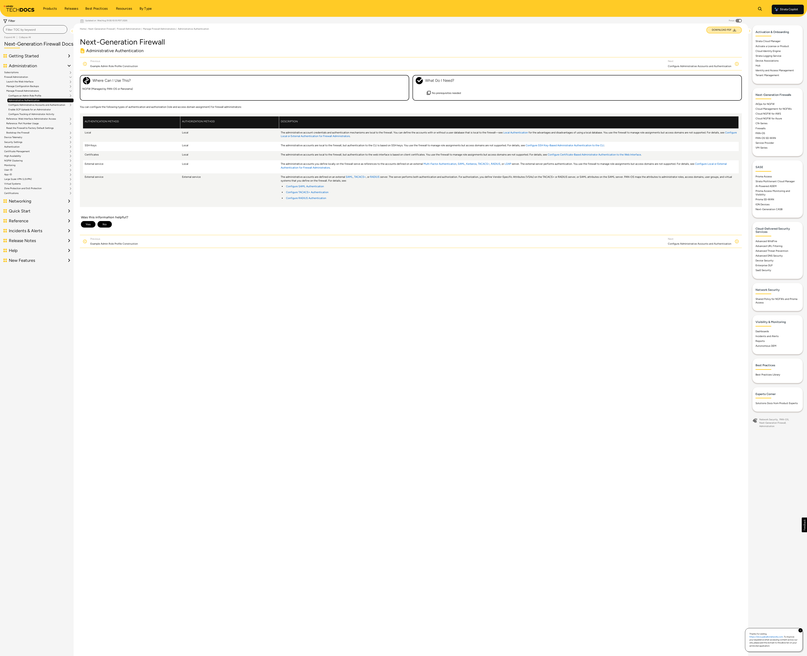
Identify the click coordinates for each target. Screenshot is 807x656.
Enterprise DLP (764, 265)
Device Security (764, 260)
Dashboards (762, 331)
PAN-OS (760, 133)
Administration (766, 426)
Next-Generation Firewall (101, 29)
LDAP (508, 163)
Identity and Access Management (775, 70)
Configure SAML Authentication (305, 186)
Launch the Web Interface (19, 81)
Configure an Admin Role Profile (24, 96)
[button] (804, 525)
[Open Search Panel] (760, 9)
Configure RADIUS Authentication (306, 198)
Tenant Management (767, 75)
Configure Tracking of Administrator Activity (31, 114)
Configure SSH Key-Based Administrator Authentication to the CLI (565, 145)
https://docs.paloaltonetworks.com (766, 636)
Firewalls (761, 128)
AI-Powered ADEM (766, 186)
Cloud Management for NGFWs (774, 108)
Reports (760, 341)
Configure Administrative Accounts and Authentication (36, 105)
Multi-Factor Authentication (439, 163)
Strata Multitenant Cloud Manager (775, 181)
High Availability (12, 156)
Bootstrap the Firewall (17, 133)
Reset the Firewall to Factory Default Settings (30, 128)
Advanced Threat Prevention (772, 250)
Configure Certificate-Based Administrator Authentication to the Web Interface (594, 154)
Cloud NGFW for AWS (768, 113)
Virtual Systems (12, 184)
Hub (758, 65)
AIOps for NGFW (765, 104)
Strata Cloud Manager (768, 41)
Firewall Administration (16, 77)
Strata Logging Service (768, 55)
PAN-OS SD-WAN (766, 138)
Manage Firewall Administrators (22, 91)
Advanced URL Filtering (769, 246)
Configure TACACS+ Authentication (307, 192)
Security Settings (13, 142)
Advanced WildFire (766, 241)
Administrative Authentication (24, 100)
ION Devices (763, 204)
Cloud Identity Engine (768, 51)
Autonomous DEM (766, 345)
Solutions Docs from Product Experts (777, 403)
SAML (461, 163)
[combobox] (35, 29)
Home (83, 29)
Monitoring (9, 165)
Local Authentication (515, 132)
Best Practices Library (768, 374)
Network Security (768, 419)
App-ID (8, 174)
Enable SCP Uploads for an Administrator (29, 109)
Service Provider (765, 142)
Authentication (12, 147)
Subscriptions (11, 72)
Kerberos (471, 163)
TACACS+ (484, 163)
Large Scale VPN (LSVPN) (18, 179)
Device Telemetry (13, 137)
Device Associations (767, 60)
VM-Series (761, 147)
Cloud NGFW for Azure (769, 118)
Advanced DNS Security (769, 255)
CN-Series (761, 123)
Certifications (11, 193)
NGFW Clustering (13, 160)
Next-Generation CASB (769, 209)
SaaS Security (763, 270)
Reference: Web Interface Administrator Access (31, 119)
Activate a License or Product (772, 46)
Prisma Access (764, 176)
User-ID (8, 170)
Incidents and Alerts (767, 336)
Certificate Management (17, 151)
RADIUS (495, 163)
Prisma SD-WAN (765, 199)
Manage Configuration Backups (22, 86)
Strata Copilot (789, 9)
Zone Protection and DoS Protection (23, 188)
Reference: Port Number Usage (22, 123)
